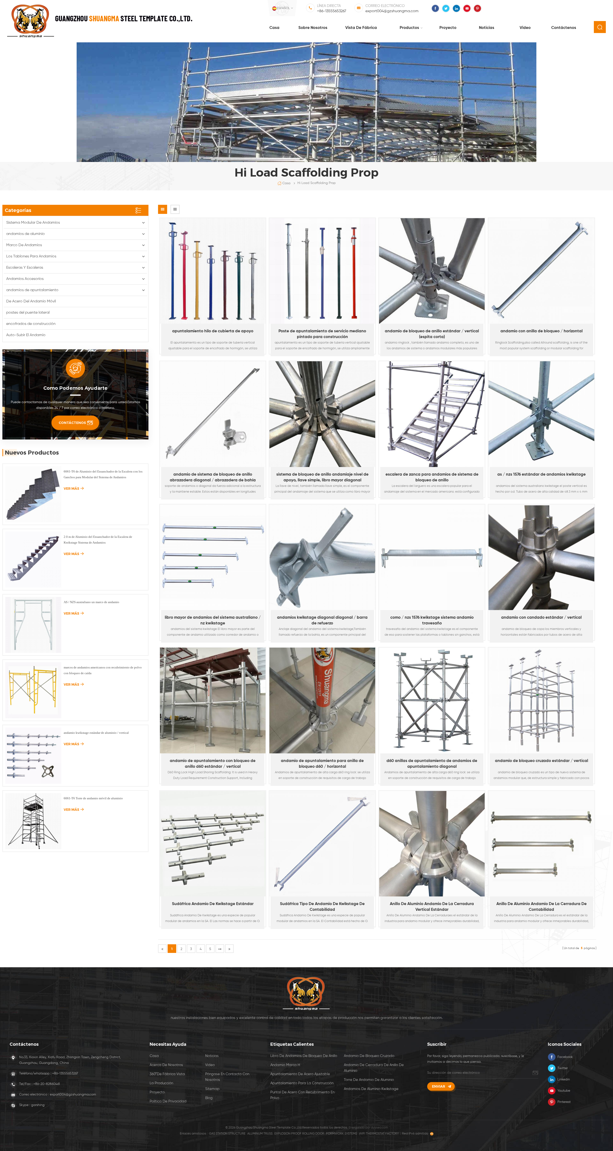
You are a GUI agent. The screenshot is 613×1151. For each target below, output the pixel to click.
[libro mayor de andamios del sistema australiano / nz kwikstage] (213, 557)
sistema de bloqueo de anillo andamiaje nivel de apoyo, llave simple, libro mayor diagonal (322, 477)
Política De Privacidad (168, 1101)
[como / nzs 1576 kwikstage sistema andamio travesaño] (432, 557)
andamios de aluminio (25, 234)
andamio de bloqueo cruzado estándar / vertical (541, 761)
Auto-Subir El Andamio (25, 335)
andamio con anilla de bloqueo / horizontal (541, 331)
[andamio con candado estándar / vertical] (541, 557)
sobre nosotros (312, 28)
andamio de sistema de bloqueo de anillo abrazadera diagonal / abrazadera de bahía (213, 477)
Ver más (210, 356)
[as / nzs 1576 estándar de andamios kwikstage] (541, 414)
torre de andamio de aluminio (369, 1080)
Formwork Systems (341, 1133)
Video (525, 28)
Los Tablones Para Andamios (31, 256)
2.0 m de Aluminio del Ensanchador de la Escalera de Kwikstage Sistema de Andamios (98, 539)
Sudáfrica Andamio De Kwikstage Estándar (213, 904)
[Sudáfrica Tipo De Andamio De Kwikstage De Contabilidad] (322, 844)
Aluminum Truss (259, 1133)
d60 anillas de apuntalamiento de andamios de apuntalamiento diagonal (431, 764)
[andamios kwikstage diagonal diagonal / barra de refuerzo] (322, 557)
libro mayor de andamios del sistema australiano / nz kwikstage (213, 620)
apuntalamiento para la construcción (302, 1083)
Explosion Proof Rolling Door (299, 1133)
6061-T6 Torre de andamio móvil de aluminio (93, 798)
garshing (38, 1105)
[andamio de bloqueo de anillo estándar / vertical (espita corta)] (432, 271)
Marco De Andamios (24, 245)
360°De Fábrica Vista (167, 1074)
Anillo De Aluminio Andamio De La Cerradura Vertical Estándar (432, 907)
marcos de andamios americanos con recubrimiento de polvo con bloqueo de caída (103, 670)
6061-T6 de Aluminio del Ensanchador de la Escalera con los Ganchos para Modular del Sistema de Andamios (103, 474)
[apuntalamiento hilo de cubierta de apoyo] (213, 271)
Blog (209, 1098)
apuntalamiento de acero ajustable (300, 1074)
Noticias (486, 28)
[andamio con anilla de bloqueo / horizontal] (541, 271)
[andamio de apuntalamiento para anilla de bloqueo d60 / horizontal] (322, 700)
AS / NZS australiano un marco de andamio (91, 602)
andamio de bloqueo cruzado (369, 1056)
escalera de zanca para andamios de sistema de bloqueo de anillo (432, 477)
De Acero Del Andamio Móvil (31, 301)
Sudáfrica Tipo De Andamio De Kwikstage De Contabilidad (322, 907)
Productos (409, 28)
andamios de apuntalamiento (32, 290)
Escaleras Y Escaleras (24, 268)
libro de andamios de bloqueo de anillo (303, 1056)
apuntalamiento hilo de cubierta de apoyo (212, 331)
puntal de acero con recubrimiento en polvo (302, 1095)
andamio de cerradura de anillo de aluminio (374, 1068)
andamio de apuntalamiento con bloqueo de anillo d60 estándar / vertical (212, 764)
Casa (274, 28)
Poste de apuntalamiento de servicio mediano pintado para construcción (322, 334)
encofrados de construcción (31, 324)
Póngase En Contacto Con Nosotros (227, 1077)
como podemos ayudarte (75, 388)
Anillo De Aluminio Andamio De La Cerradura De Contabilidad (541, 907)
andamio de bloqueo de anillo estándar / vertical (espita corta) (432, 334)
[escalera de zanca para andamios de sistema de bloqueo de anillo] (432, 414)
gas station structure (227, 1133)
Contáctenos (563, 28)
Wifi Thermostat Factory (379, 1133)
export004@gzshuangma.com (392, 11)
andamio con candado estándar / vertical (541, 618)
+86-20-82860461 (46, 1084)
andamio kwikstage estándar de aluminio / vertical (96, 732)
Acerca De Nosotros (166, 1065)
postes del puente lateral (28, 313)
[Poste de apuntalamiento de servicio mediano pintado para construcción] (322, 271)
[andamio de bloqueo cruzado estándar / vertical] (541, 700)
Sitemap (212, 1089)
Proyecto (447, 28)
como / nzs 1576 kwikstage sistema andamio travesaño (432, 620)
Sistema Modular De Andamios (33, 223)
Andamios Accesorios (25, 279)
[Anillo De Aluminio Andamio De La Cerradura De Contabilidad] (541, 844)
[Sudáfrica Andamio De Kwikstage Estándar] (213, 844)
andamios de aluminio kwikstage (371, 1089)
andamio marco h (285, 1065)
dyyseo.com (379, 1127)
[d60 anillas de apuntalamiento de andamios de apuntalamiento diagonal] (432, 700)
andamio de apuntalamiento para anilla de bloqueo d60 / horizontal (322, 764)
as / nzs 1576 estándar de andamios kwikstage (541, 475)
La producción (161, 1083)
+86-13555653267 (331, 11)
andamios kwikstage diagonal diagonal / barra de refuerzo (322, 620)
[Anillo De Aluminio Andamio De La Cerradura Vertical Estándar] (432, 844)
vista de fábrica (361, 28)
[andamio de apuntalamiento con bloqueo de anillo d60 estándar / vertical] (213, 700)
